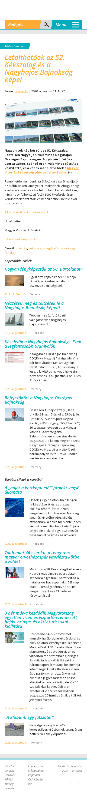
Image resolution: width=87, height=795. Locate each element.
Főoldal (9, 46)
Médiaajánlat (36, 771)
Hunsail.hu (21, 91)
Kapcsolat (34, 775)
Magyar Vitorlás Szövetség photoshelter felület (42, 170)
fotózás (21, 248)
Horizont (20, 46)
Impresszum (35, 766)
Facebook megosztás (22, 239)
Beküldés (10, 788)
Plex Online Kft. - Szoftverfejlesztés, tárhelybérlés (70, 780)
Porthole (43, 10)
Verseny (9, 771)
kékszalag (36, 248)
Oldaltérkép (35, 779)
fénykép (10, 253)
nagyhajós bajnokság (59, 248)
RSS (30, 784)
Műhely (9, 784)
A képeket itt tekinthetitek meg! (26, 212)
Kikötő (9, 779)
